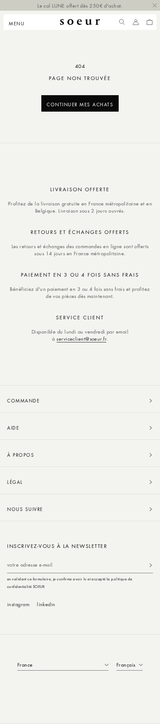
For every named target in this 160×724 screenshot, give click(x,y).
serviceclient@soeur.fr (81, 338)
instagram (18, 604)
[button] (19, 22)
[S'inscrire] (150, 565)
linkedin (46, 604)
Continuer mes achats (80, 104)
